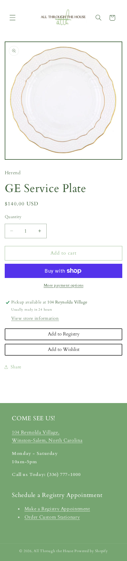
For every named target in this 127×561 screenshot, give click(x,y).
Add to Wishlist (63, 349)
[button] (12, 18)
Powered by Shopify (91, 551)
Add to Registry (63, 334)
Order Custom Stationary (52, 517)
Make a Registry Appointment (57, 509)
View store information (35, 318)
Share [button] (16, 367)
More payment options (64, 285)
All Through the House (53, 551)
